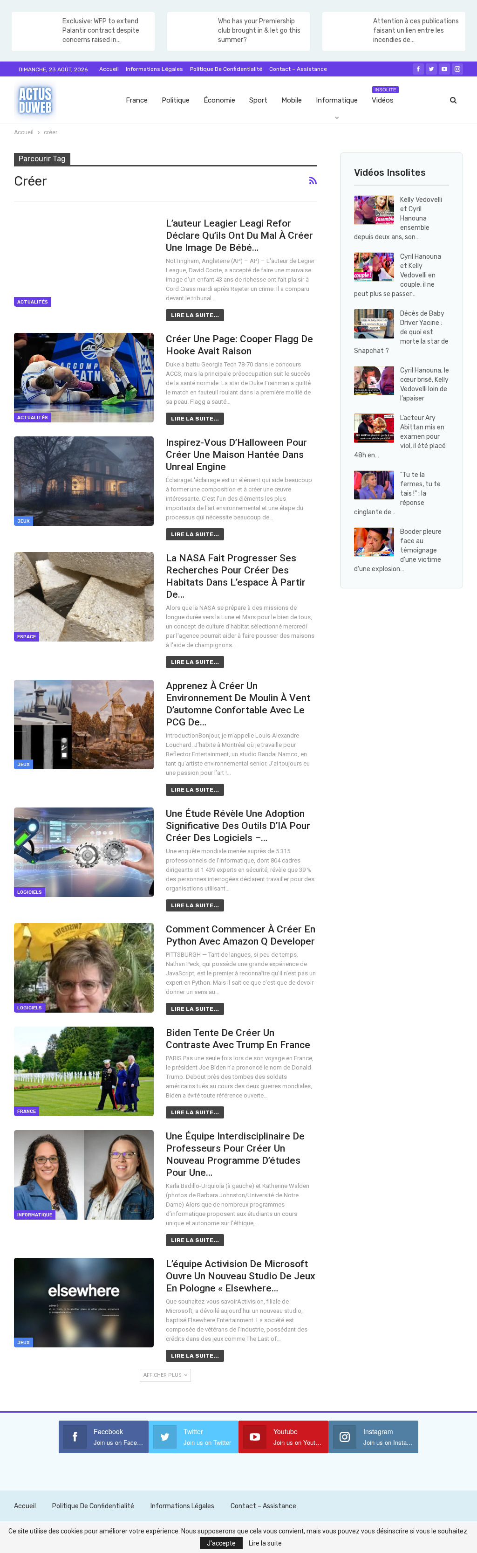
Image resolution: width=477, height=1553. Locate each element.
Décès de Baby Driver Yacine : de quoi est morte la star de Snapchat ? (401, 332)
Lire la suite (265, 1543)
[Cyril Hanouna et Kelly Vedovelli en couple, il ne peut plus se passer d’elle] (374, 267)
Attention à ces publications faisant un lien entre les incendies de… (416, 30)
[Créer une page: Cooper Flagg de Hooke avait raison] (84, 377)
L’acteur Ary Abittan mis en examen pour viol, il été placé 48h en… (400, 436)
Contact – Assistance (298, 69)
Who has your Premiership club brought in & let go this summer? (259, 30)
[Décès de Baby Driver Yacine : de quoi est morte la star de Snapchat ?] (374, 324)
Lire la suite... (195, 315)
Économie (219, 100)
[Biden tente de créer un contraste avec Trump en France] (84, 1071)
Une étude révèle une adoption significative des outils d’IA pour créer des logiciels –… (238, 825)
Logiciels (29, 892)
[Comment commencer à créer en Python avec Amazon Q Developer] (84, 968)
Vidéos (384, 95)
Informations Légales (154, 69)
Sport (258, 100)
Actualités (32, 302)
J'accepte (221, 1543)
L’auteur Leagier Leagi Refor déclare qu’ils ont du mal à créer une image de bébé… (239, 235)
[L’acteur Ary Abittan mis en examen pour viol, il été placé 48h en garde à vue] (374, 428)
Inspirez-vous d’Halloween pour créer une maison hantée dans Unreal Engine (236, 454)
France (137, 100)
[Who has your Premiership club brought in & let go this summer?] (192, 32)
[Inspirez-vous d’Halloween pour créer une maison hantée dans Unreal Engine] (84, 481)
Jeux (23, 521)
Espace (26, 637)
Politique (176, 100)
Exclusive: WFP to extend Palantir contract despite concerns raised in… (100, 30)
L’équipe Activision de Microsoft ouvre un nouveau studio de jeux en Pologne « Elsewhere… (240, 1276)
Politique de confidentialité (226, 69)
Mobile (291, 100)
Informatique (337, 100)
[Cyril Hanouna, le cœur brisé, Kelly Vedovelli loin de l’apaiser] (374, 381)
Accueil (109, 69)
